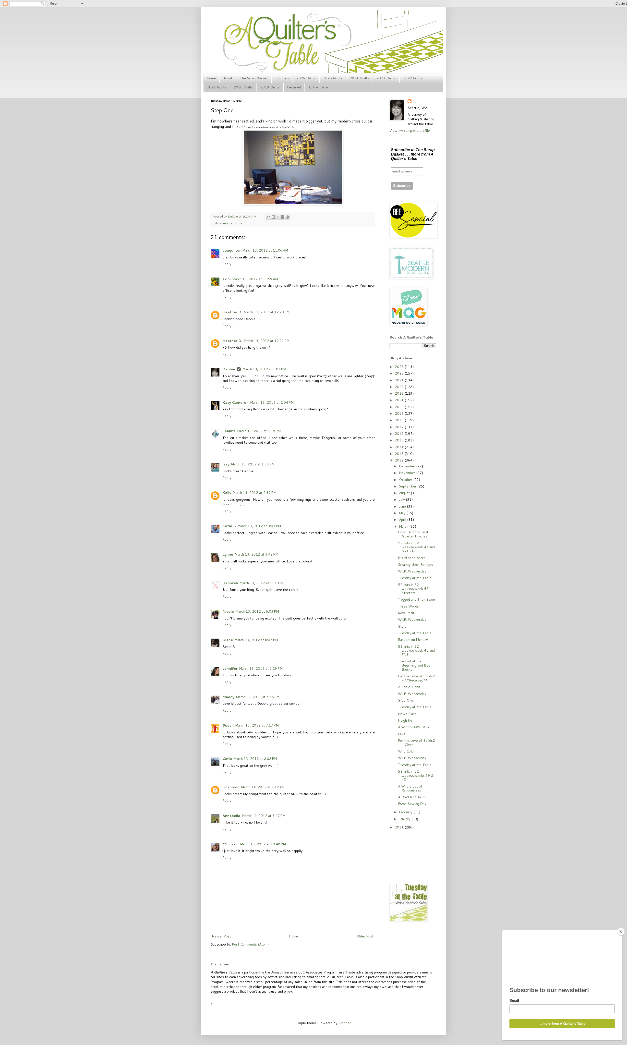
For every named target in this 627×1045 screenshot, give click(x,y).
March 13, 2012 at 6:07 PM (256, 639)
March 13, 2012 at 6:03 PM (257, 611)
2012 (400, 460)
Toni (226, 279)
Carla (227, 758)
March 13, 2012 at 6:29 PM (261, 668)
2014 (400, 447)
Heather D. (232, 312)
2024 (400, 380)
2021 (400, 400)
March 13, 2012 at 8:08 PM (255, 758)
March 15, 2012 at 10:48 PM (263, 844)
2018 (400, 420)
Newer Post (221, 936)
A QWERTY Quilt (412, 797)
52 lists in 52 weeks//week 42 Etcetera (413, 588)
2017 (400, 427)
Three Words (408, 606)
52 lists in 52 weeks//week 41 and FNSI (416, 650)
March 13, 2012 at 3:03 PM (259, 525)
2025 (400, 373)
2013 (400, 453)
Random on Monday (413, 639)
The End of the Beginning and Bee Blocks (414, 665)
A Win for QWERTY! (414, 727)
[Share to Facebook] (282, 217)
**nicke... (230, 844)
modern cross (232, 223)
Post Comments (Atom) (250, 944)
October (406, 479)
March (404, 526)
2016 (400, 433)
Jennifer (230, 668)
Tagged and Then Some (416, 599)
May (402, 512)
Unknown (231, 787)
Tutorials (282, 78)
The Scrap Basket (254, 78)
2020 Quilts (243, 87)
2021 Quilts (216, 87)
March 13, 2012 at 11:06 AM (265, 250)
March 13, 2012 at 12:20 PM (266, 312)
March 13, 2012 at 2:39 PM (254, 492)
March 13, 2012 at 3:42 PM (256, 554)
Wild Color (406, 751)
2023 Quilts (386, 78)
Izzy (225, 464)
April (403, 519)
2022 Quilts (412, 78)
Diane (227, 639)
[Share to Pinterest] (287, 217)
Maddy (228, 696)
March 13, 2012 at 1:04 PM (272, 402)
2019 (400, 413)
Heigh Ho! (405, 720)
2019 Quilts (270, 87)
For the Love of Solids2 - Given (416, 742)
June (403, 506)
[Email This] (268, 217)
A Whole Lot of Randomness (410, 788)
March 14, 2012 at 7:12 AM (263, 787)
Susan (228, 725)
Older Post (365, 936)
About (227, 78)
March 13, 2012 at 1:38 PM (259, 430)
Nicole (228, 611)
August (405, 492)
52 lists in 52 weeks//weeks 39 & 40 (416, 775)
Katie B (229, 525)
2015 (400, 440)
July (402, 499)
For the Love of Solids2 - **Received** (416, 678)
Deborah (230, 583)
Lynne (227, 554)
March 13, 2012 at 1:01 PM (264, 369)
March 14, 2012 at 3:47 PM (263, 815)
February (406, 812)
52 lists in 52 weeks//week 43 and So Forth (416, 547)
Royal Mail (406, 612)
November (407, 472)
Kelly (226, 492)
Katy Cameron (235, 402)
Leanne (229, 430)
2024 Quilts (359, 78)
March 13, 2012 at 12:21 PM (266, 340)
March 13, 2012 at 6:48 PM (257, 696)
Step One (405, 700)
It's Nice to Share (411, 557)
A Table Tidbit (409, 686)
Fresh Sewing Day (412, 803)
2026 (400, 366)
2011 (400, 827)
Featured (294, 87)
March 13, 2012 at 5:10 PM (261, 583)
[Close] (621, 931)
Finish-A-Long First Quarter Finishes (413, 534)
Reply (226, 263)
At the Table (318, 87)
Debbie (233, 216)
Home (211, 78)
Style (402, 626)
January (405, 818)
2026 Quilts (306, 78)
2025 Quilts (332, 78)
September (408, 486)
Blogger (344, 1023)
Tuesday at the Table (415, 577)
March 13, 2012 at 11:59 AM (255, 279)
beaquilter (231, 250)
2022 (400, 393)
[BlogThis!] (273, 217)
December (407, 466)
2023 (400, 386)
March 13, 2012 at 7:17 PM (257, 725)
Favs (401, 733)
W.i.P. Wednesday (412, 571)
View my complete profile (409, 130)
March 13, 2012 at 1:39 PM (253, 464)
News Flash (407, 713)
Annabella (231, 815)
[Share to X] (278, 217)
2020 (400, 406)
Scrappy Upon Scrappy (415, 564)
